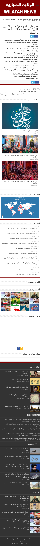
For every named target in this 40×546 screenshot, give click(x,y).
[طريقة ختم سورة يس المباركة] (35, 381)
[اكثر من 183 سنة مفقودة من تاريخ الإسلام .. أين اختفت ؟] (35, 374)
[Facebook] (18, 348)
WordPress (17, 539)
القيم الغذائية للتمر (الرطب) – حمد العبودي (14, 94)
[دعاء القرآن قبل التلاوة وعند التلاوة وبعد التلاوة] (35, 399)
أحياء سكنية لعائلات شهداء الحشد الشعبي (16, 482)
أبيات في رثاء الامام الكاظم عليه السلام (17, 406)
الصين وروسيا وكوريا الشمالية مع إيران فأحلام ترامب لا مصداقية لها (17, 521)
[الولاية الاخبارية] (20, 4)
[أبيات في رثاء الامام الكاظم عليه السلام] (35, 408)
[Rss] (21, 348)
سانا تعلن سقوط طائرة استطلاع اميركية (17, 456)
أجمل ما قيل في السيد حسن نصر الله (17, 387)
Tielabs (31, 539)
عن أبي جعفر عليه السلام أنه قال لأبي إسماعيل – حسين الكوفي (26, 90)
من (32, 19)
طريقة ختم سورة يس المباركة (20, 379)
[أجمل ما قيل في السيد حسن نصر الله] (35, 389)
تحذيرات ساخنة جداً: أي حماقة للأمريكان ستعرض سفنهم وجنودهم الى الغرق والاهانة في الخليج (16, 475)
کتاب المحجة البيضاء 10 (30, 131)
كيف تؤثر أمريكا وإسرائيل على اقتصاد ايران (16, 528)
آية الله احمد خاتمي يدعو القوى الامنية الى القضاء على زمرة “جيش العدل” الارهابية (16, 465)
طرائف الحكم (26, 19)
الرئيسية (36, 19)
